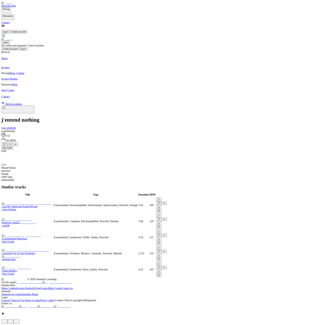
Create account (18, 31)
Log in (6, 31)
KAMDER (10, 128)
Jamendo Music (30, 294)
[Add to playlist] (10, 144)
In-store (12, 5)
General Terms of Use (13, 300)
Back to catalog (13, 104)
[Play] (17, 109)
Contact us (67, 288)
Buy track (7, 148)
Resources (8, 16)
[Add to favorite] (4, 144)
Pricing (6, 9)
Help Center (55, 288)
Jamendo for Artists (11, 294)
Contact (5, 22)
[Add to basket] (159, 211)
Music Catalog (9, 288)
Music (4, 5)
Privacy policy (47, 300)
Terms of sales (32, 300)
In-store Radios (25, 288)
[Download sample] (15, 144)
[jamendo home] (7, 2)
